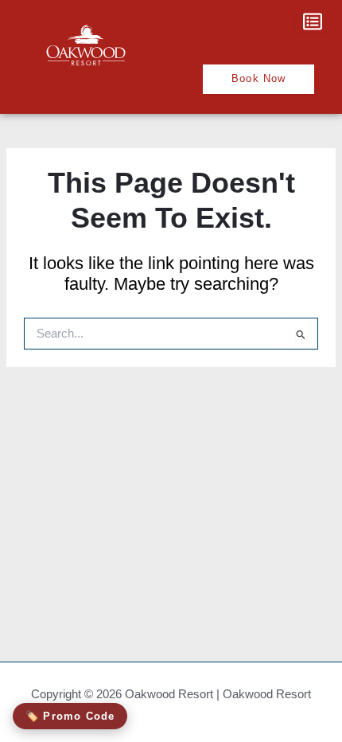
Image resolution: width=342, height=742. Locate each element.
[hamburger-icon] (312, 22)
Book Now (258, 78)
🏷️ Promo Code (70, 716)
